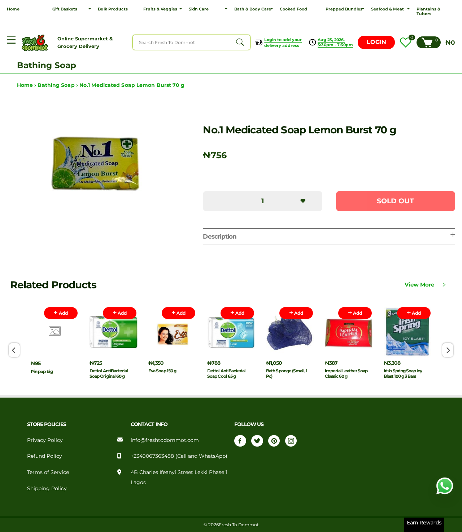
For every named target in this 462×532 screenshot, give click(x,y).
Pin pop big (42, 371)
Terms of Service (48, 472)
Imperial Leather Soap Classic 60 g (346, 373)
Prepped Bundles (344, 9)
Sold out (395, 201)
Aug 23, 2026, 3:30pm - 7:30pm (335, 42)
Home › (27, 85)
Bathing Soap (46, 65)
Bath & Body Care (252, 9)
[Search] (240, 42)
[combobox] (191, 42)
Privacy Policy (45, 440)
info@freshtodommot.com (165, 440)
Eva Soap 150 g (162, 370)
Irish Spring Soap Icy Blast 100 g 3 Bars (403, 373)
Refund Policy (44, 456)
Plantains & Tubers (428, 11)
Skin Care (199, 9)
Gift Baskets (64, 9)
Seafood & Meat (387, 9)
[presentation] (14, 350)
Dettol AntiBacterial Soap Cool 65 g (226, 373)
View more (419, 284)
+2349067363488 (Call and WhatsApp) (179, 456)
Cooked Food (293, 9)
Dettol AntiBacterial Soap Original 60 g (109, 373)
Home (13, 9)
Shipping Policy (47, 488)
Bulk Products (113, 9)
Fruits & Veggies (160, 9)
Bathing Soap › (58, 85)
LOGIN (376, 42)
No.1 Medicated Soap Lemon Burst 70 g (132, 85)
